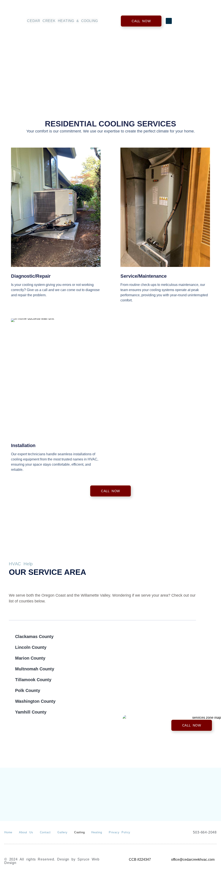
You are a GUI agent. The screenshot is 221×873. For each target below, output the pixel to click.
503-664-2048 (205, 832)
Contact (45, 832)
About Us (26, 832)
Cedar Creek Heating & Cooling (62, 21)
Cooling (79, 832)
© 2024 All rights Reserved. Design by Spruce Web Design (51, 861)
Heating (96, 832)
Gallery (62, 832)
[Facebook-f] (169, 21)
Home (8, 832)
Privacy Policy (119, 832)
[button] (208, 21)
